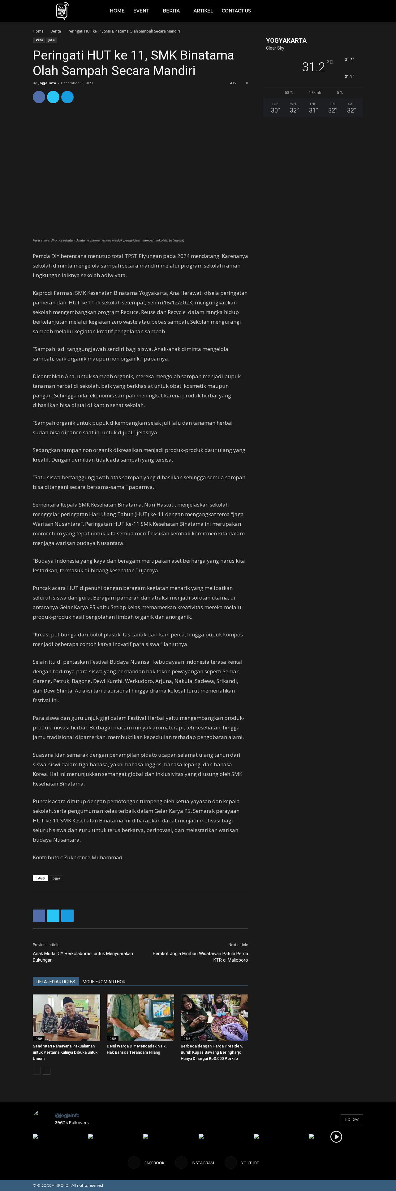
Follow (352, 1119)
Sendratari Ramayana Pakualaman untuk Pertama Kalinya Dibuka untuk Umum (65, 1052)
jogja (56, 878)
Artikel (203, 11)
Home (117, 11)
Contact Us (236, 11)
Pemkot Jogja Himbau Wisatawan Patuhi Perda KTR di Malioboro (200, 957)
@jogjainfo (67, 1115)
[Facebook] (318, 11)
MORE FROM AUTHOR (104, 981)
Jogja (51, 40)
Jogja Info (47, 83)
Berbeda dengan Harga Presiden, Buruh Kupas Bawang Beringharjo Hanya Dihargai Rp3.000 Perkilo (212, 1052)
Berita (171, 11)
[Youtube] (339, 11)
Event (141, 11)
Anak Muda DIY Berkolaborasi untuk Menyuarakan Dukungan (83, 957)
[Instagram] (328, 11)
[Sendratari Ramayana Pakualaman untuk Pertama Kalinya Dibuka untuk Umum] (66, 1017)
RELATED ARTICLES (56, 981)
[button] (355, 11)
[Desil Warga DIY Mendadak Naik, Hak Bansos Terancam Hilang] (140, 1017)
